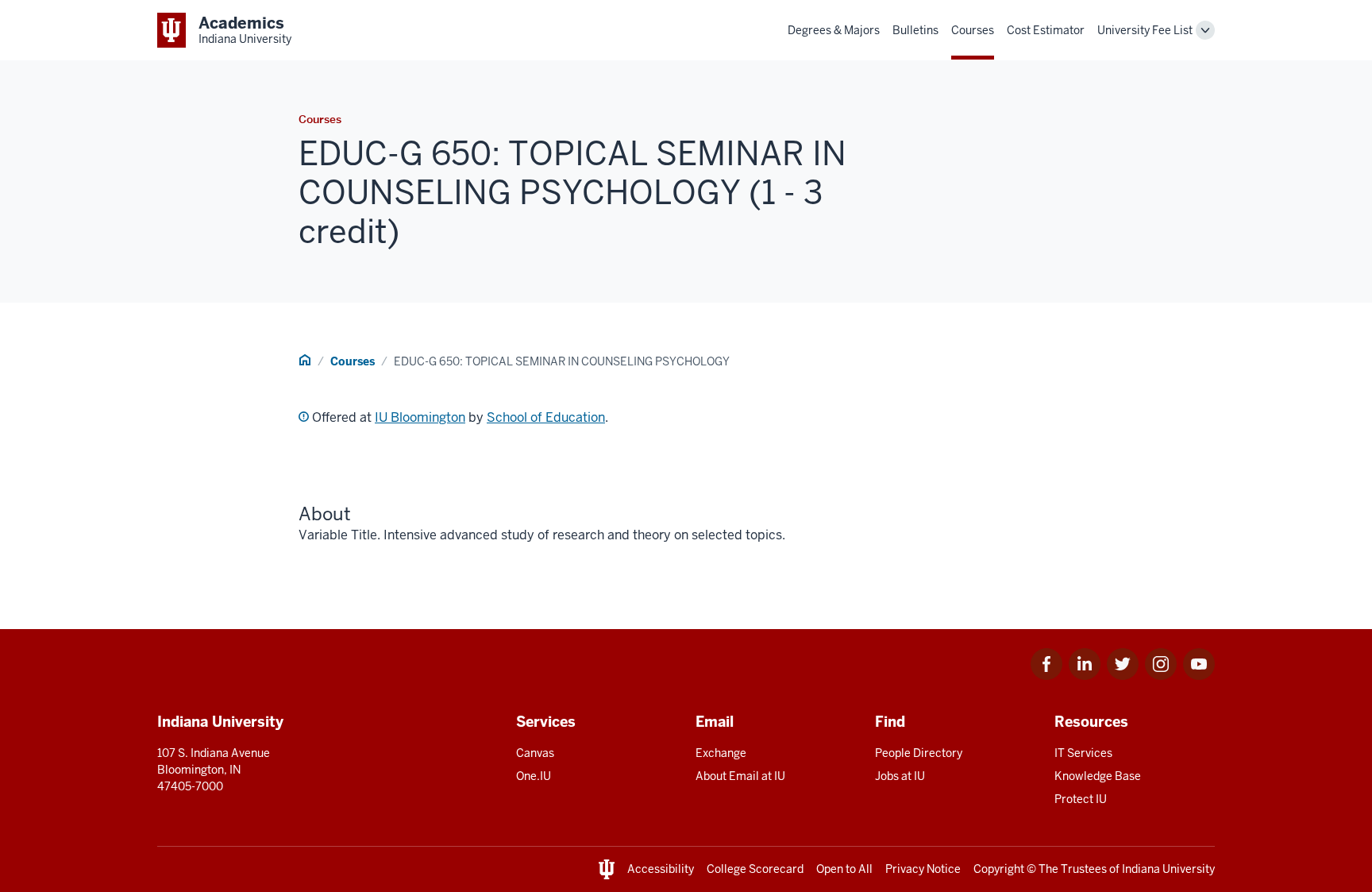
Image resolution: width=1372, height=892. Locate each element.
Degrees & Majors (834, 30)
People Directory (918, 753)
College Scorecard (755, 869)
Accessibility (660, 869)
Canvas (535, 753)
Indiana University (1168, 869)
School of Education (546, 417)
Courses (972, 30)
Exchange (721, 753)
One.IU (533, 776)
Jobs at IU (900, 776)
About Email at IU (740, 776)
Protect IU (1080, 799)
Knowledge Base (1097, 776)
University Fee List (1145, 30)
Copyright (998, 869)
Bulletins (915, 30)
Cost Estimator (1046, 30)
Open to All (844, 869)
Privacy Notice (923, 869)
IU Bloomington (420, 417)
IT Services (1083, 753)
